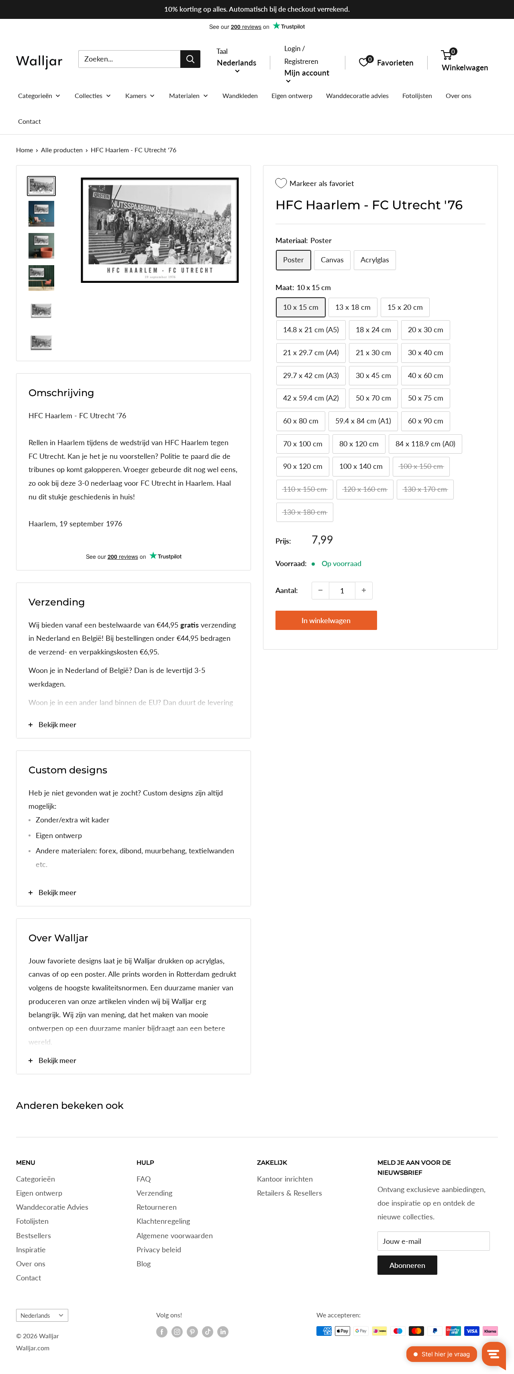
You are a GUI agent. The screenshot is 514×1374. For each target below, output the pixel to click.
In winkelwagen (326, 619)
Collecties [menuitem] (88, 95)
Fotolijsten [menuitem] (417, 95)
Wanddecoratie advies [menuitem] (357, 95)
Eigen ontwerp (39, 1192)
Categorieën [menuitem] (35, 95)
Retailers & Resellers (289, 1192)
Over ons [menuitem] (458, 95)
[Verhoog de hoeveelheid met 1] (363, 590)
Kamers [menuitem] (136, 95)
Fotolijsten (32, 1221)
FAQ (144, 1178)
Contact (28, 1277)
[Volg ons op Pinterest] (192, 1331)
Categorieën (35, 1178)
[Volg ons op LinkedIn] (222, 1331)
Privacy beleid (159, 1249)
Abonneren (407, 1265)
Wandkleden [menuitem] (240, 95)
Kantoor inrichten (285, 1178)
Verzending (154, 1192)
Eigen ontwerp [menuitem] (291, 95)
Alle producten (62, 149)
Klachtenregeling (163, 1221)
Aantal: (286, 589)
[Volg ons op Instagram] (177, 1331)
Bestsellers (33, 1235)
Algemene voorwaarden (175, 1235)
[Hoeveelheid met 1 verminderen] (320, 590)
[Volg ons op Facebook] (161, 1331)
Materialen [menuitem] (184, 95)
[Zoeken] (190, 58)
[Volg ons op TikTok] (207, 1331)
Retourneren (157, 1206)
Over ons (30, 1263)
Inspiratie (31, 1249)
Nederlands (35, 1315)
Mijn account (306, 72)
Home (24, 149)
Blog (144, 1263)
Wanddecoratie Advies (52, 1206)
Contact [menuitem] (29, 121)
